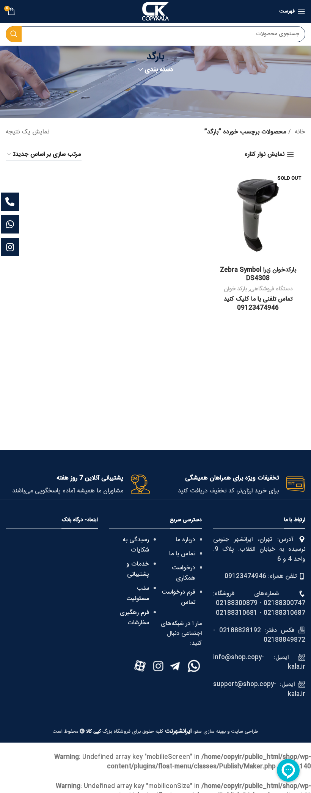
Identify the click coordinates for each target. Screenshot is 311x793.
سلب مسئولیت (137, 593)
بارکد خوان (235, 289)
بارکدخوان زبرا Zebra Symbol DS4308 (258, 274)
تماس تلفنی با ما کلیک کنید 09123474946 (258, 303)
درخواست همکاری (183, 573)
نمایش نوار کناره (264, 154)
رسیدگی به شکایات (136, 545)
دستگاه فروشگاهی (271, 289)
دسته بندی (159, 70)
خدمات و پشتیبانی (137, 569)
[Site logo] (155, 11)
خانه (299, 132)
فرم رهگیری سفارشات (134, 618)
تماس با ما (182, 554)
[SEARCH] (14, 34)
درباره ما (185, 540)
